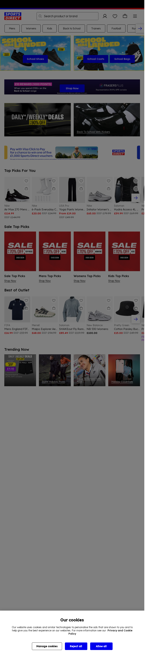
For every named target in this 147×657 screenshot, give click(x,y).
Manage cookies (47, 646)
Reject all (76, 646)
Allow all (101, 646)
